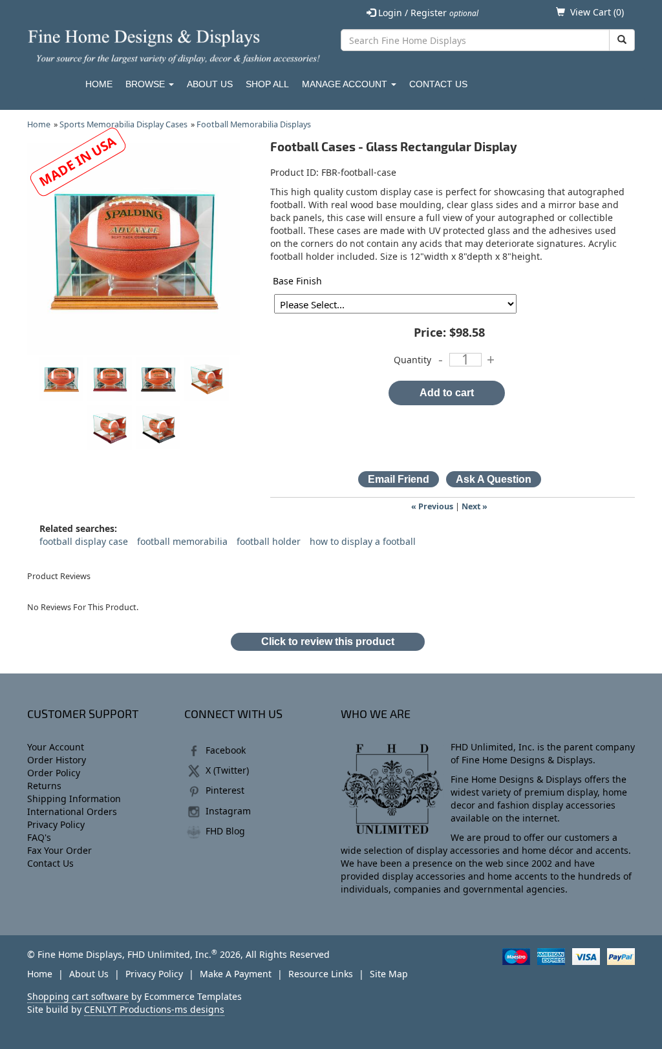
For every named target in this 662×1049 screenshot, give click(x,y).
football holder (269, 541)
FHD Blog (225, 831)
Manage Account (346, 84)
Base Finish (297, 281)
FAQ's (39, 837)
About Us (210, 84)
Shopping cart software (78, 996)
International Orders (72, 811)
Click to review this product (327, 641)
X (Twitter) (227, 770)
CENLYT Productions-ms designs (154, 1009)
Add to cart (447, 392)
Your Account (55, 747)
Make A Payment (236, 974)
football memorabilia (182, 541)
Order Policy (53, 773)
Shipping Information (74, 798)
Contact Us (438, 84)
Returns (44, 785)
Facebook (226, 750)
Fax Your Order (59, 850)
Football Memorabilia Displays (254, 124)
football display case (83, 541)
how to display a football (363, 541)
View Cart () (597, 12)
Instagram (228, 811)
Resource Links (320, 974)
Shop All (267, 84)
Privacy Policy (56, 824)
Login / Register (427, 12)
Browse (146, 84)
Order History (56, 760)
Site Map (389, 974)
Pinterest (225, 790)
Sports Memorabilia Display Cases (123, 124)
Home (98, 84)
